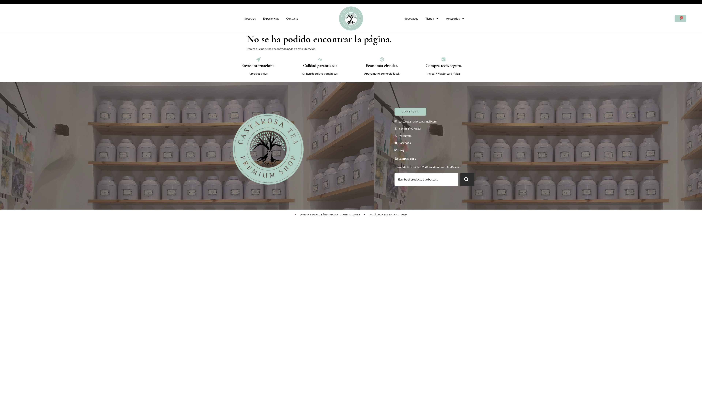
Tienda (429, 18)
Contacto (292, 18)
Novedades (411, 18)
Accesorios (453, 18)
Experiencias (271, 18)
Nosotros (250, 18)
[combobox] (426, 179)
